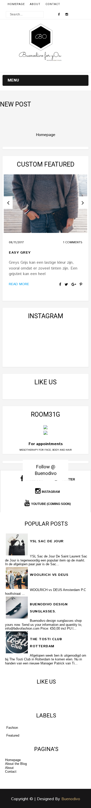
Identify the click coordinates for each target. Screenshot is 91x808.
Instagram (51, 492)
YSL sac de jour (47, 541)
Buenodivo (70, 799)
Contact (53, 4)
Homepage (16, 4)
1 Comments (72, 242)
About (35, 4)
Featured (12, 735)
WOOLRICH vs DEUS (49, 574)
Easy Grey (20, 252)
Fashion (12, 728)
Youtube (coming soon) (51, 504)
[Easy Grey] (45, 203)
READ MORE (19, 284)
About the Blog (16, 764)
